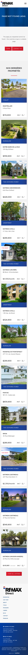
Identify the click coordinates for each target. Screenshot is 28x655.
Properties (6, 597)
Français (5, 618)
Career (5, 610)
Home (8, 48)
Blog (4, 613)
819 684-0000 (9, 632)
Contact (5, 615)
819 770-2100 (8, 642)
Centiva (16, 653)
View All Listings (14, 573)
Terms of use (18, 649)
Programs (6, 607)
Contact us (18, 48)
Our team (5, 599)
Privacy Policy (10, 649)
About (5, 602)
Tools (5, 605)
